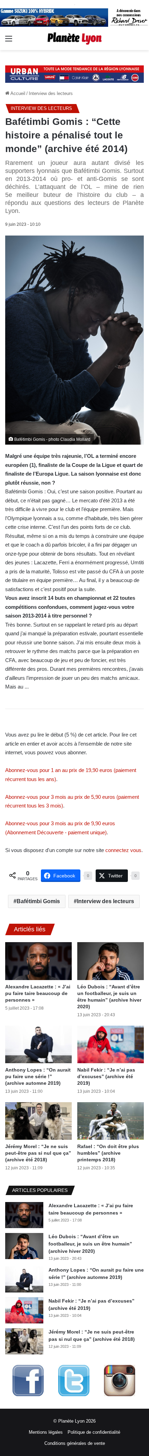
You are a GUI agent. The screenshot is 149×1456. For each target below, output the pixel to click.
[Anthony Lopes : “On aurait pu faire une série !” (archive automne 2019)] (38, 1044)
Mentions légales (46, 1432)
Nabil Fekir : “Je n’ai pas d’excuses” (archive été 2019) (106, 1076)
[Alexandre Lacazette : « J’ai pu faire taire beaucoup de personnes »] (38, 961)
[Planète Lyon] (74, 38)
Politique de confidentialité (94, 1432)
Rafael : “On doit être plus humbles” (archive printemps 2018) (108, 1153)
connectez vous (123, 850)
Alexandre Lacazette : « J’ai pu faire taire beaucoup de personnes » (37, 993)
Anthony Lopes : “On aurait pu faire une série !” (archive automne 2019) (38, 1076)
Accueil (17, 93)
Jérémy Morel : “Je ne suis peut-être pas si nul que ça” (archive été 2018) (38, 1153)
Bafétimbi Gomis (38, 901)
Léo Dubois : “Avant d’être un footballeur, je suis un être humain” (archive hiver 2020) (90, 1244)
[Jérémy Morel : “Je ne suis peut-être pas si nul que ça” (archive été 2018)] (38, 1121)
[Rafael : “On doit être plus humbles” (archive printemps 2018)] (110, 1121)
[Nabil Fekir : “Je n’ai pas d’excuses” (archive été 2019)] (110, 1044)
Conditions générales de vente (74, 1443)
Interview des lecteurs (51, 93)
